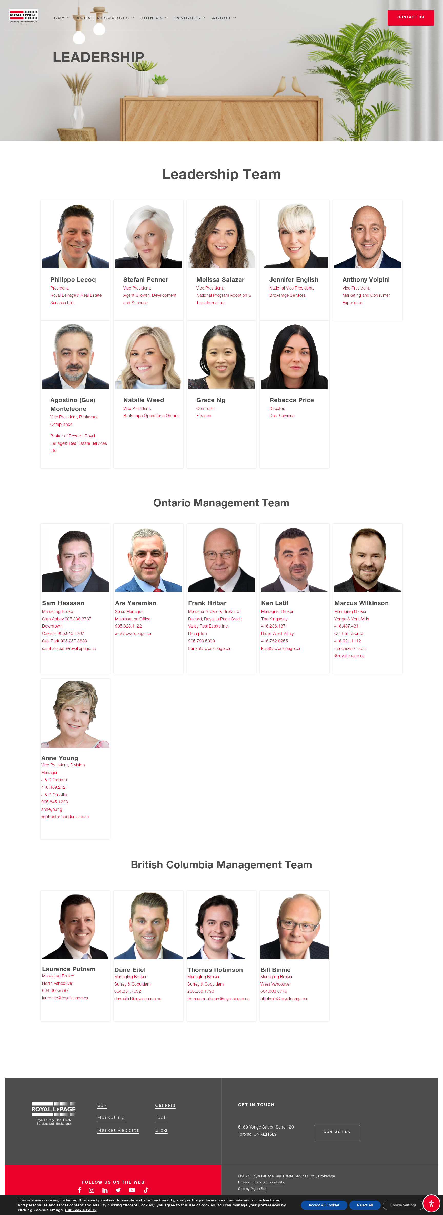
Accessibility (273, 1182)
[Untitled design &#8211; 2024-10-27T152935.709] (294, 925)
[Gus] (75, 355)
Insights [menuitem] (188, 17)
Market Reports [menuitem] (118, 1130)
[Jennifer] (294, 235)
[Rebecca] (294, 355)
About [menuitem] (222, 17)
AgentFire (258, 1189)
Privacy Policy (249, 1182)
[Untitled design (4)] (75, 714)
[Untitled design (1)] (294, 558)
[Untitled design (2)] (367, 558)
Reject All (365, 1205)
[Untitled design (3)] (75, 558)
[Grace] (221, 355)
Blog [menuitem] (161, 1130)
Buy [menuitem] (60, 17)
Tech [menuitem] (161, 1117)
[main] (221, 539)
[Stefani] (148, 235)
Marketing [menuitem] (111, 1117)
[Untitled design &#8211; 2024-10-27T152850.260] (148, 925)
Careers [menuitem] (165, 1105)
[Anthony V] (367, 235)
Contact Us (410, 18)
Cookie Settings (403, 1205)
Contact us (337, 1132)
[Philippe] (75, 235)
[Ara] (148, 558)
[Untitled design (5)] (221, 925)
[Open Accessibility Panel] (431, 1203)
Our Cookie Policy (81, 1210)
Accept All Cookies (324, 1205)
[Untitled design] (221, 558)
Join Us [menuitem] (153, 17)
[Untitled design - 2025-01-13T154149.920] (75, 925)
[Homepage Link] (23, 18)
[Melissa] (221, 235)
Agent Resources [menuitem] (103, 17)
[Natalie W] (148, 355)
